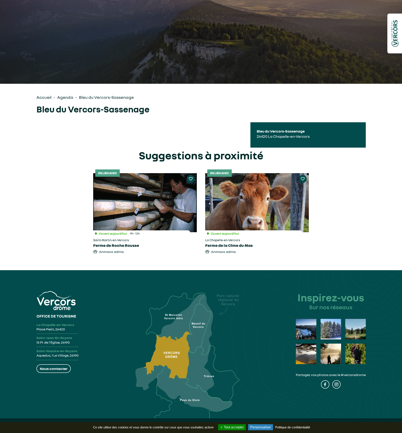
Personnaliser (260, 427)
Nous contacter (53, 368)
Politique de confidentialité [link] (292, 427)
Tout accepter (233, 427)
